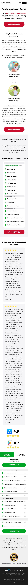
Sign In (24, 2)
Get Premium (14, 465)
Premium (7, 454)
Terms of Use (17, 576)
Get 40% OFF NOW (14, 232)
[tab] (7, 454)
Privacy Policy (10, 576)
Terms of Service (20, 580)
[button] (20, 2)
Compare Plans (14, 24)
